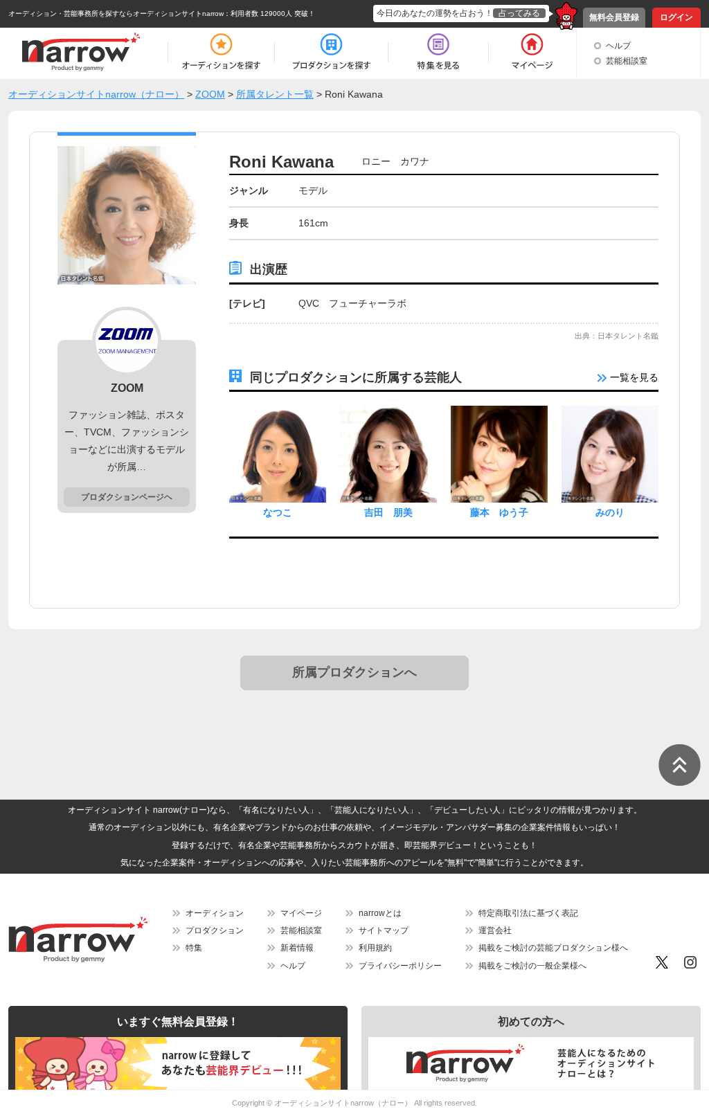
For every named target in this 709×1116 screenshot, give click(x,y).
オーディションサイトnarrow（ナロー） (343, 1103)
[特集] (438, 52)
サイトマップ (384, 930)
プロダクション (215, 930)
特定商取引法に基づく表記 (528, 913)
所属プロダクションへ (354, 672)
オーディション (215, 913)
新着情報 (297, 948)
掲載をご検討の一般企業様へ (532, 966)
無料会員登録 (614, 17)
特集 (194, 948)
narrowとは (380, 913)
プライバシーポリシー (400, 966)
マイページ (301, 913)
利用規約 (375, 948)
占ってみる (519, 13)
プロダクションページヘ (126, 497)
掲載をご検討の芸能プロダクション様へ (553, 948)
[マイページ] (531, 52)
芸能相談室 (626, 61)
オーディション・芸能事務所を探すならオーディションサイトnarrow (116, 13)
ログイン (676, 17)
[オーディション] (221, 52)
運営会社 (495, 930)
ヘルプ (618, 46)
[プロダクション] (331, 52)
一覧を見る (632, 377)
